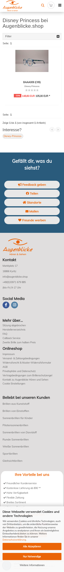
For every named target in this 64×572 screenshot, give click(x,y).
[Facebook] (6, 305)
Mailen (34, 211)
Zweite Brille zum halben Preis (19, 342)
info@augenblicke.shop (15, 276)
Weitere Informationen (32, 565)
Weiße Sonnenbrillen (16, 446)
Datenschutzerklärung (14, 539)
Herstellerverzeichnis (14, 329)
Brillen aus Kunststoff (16, 403)
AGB (5, 366)
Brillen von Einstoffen (16, 411)
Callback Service (11, 338)
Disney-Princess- (13, 136)
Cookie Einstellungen (14, 383)
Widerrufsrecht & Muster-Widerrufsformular (27, 362)
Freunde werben (33, 220)
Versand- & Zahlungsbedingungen (21, 358)
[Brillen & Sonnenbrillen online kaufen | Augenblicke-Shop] (16, 6)
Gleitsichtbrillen (12, 460)
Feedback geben (34, 185)
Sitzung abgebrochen (14, 325)
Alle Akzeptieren (32, 546)
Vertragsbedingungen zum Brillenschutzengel (27, 375)
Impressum (9, 354)
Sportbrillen (10, 453)
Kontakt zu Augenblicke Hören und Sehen (25, 379)
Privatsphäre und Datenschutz (19, 371)
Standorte (33, 202)
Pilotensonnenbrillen (15, 425)
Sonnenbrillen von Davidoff (20, 432)
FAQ (5, 333)
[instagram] (14, 305)
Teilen (33, 193)
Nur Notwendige (32, 556)
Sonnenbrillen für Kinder (18, 418)
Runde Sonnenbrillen (16, 439)
